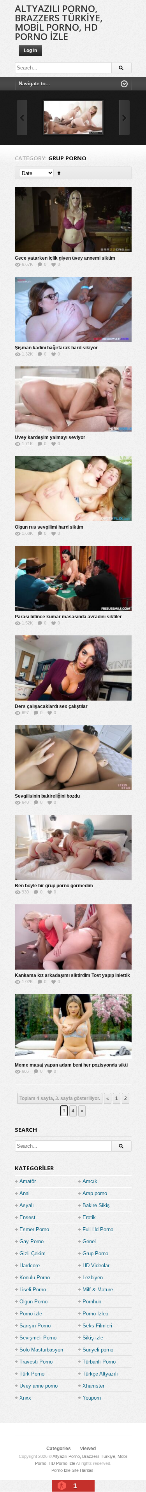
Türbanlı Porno (99, 1362)
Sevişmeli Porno (37, 1338)
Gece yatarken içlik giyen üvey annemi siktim (65, 258)
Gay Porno (31, 1241)
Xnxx (25, 1398)
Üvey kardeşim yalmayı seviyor (50, 437)
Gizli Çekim (32, 1253)
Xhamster (93, 1386)
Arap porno (95, 1193)
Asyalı (26, 1205)
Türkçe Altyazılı (100, 1374)
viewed (88, 1448)
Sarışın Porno (35, 1326)
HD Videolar (96, 1265)
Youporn (92, 1398)
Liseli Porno (32, 1289)
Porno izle (30, 1314)
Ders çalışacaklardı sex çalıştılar (51, 706)
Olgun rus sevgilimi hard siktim (49, 527)
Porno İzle (60, 1470)
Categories (58, 1448)
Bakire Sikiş (96, 1205)
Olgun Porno (33, 1302)
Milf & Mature (98, 1289)
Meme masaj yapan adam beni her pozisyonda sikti (71, 1065)
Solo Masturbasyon (41, 1350)
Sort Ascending (59, 173)
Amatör (27, 1181)
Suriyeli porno (98, 1350)
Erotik (89, 1217)
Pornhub (92, 1302)
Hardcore (29, 1265)
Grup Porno (95, 1253)
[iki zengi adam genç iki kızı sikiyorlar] (73, 117)
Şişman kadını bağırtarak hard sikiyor (56, 347)
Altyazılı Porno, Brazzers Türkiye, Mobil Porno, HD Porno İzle (59, 22)
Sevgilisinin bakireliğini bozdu (47, 796)
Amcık (90, 1181)
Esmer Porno (34, 1229)
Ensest (27, 1217)
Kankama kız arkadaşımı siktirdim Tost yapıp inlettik (72, 975)
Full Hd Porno (98, 1229)
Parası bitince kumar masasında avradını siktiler (68, 616)
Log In (30, 50)
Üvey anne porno (38, 1386)
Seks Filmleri (97, 1326)
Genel (89, 1241)
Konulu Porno (34, 1277)
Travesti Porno (36, 1362)
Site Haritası (83, 1470)
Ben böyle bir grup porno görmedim (54, 885)
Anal (24, 1193)
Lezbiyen (93, 1277)
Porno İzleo (95, 1314)
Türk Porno (31, 1374)
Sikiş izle (93, 1338)
